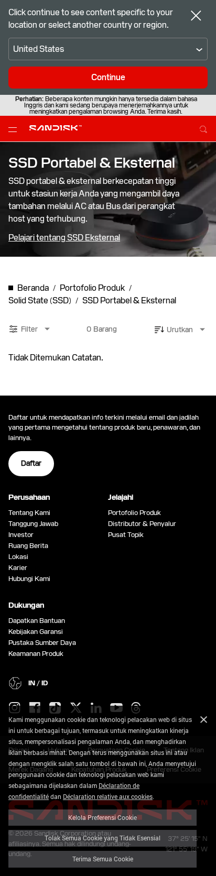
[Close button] (196, 16)
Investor (21, 534)
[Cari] (203, 128)
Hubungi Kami (29, 578)
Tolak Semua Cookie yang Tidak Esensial (102, 838)
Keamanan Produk (35, 653)
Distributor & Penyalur (142, 523)
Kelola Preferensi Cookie (102, 817)
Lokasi (18, 556)
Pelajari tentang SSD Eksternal (64, 238)
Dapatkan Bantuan (36, 620)
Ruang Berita (28, 545)
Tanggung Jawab (33, 523)
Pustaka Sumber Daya (42, 642)
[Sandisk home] (55, 128)
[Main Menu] (14, 129)
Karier (17, 567)
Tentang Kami (29, 512)
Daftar (31, 463)
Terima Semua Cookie (102, 859)
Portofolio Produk (134, 512)
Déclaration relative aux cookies (108, 796)
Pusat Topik (126, 534)
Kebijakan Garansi (35, 631)
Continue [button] (108, 77)
